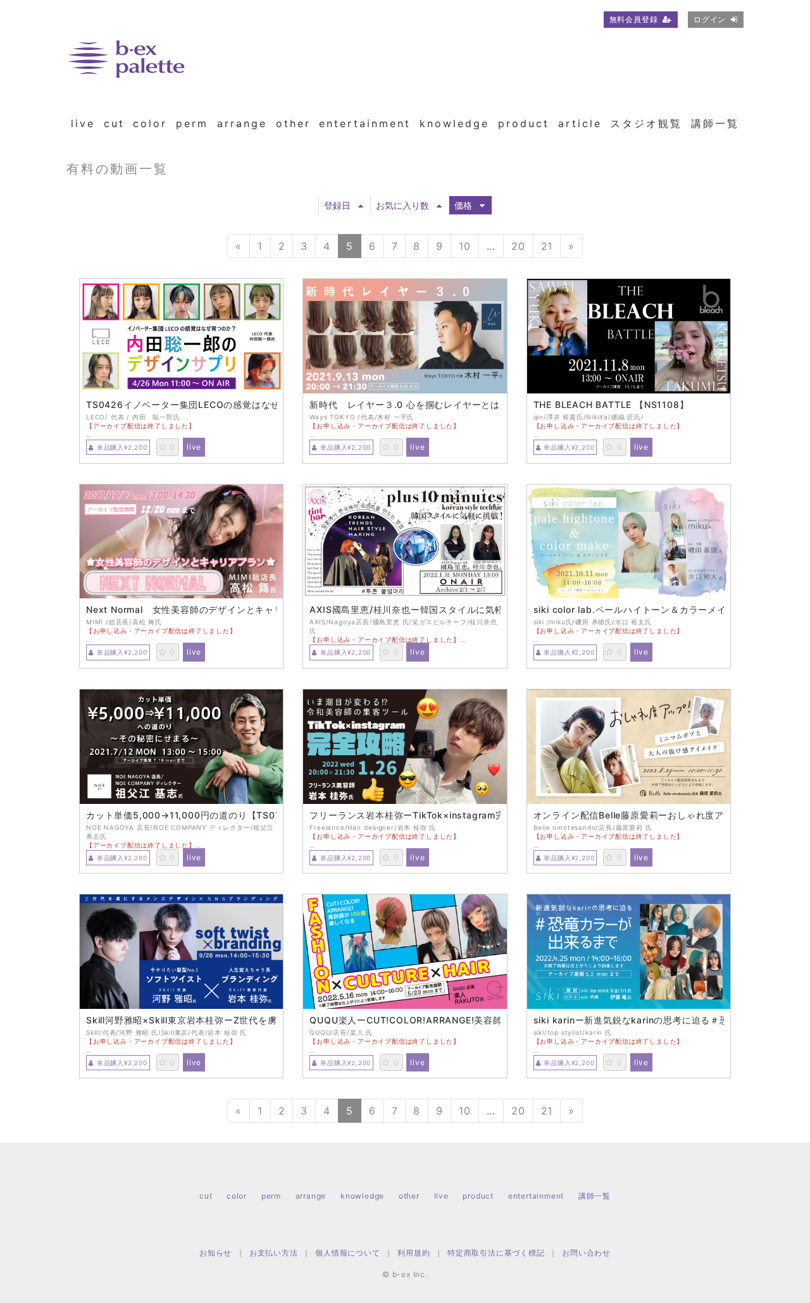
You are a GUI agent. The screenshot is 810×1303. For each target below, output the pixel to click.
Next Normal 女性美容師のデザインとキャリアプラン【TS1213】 (181, 610)
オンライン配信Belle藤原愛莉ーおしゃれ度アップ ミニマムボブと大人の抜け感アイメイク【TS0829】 (628, 815)
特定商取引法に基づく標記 (496, 1252)
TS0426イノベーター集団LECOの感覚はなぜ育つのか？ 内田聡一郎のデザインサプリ (181, 405)
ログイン (710, 19)
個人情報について (347, 1252)
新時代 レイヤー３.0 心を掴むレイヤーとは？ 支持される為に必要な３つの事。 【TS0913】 (404, 405)
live (83, 123)
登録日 (337, 205)
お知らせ (215, 1252)
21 (547, 246)
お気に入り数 (402, 205)
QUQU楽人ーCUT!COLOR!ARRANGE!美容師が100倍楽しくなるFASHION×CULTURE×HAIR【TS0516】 (404, 1020)
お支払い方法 (273, 1252)
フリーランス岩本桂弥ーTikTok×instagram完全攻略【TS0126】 (404, 815)
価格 (463, 205)
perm (192, 123)
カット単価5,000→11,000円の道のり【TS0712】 (181, 815)
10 (465, 246)
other (293, 123)
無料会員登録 (633, 19)
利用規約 (413, 1252)
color (150, 123)
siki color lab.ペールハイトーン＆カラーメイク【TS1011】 (628, 610)
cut (114, 123)
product (523, 123)
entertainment (365, 123)
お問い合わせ (586, 1252)
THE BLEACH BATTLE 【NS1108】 (611, 405)
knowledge (454, 123)
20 (518, 246)
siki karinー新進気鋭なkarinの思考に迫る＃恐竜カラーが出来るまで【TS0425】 (628, 1020)
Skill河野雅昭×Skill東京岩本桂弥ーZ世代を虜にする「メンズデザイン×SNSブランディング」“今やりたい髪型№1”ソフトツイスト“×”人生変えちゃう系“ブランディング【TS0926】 (181, 1020)
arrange (242, 123)
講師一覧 (715, 123)
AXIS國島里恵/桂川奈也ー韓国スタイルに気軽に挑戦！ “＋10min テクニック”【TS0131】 (404, 610)
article (580, 123)
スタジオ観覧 (646, 123)
